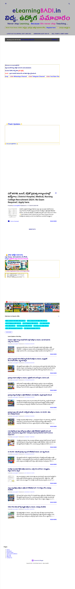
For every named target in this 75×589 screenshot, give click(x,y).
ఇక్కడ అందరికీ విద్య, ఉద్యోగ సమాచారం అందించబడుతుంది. (18, 67)
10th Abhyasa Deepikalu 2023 (31, 328)
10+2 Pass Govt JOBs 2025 (41, 325)
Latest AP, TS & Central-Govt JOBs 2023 (19, 33)
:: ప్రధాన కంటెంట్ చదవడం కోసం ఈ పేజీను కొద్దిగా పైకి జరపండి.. (20, 73)
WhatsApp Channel (6, 76)
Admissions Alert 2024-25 (41, 33)
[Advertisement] (65, 60)
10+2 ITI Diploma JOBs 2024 (30, 323)
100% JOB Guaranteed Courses (14, 328)
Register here (38, 27)
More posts (32, 229)
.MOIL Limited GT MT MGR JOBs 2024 (15, 320)
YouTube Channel (43, 76)
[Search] (69, 4)
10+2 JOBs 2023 (44, 323)
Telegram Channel (25, 76)
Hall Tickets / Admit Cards (60, 33)
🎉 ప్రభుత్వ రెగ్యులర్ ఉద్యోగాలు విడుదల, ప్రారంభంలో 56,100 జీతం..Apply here (24, 141)
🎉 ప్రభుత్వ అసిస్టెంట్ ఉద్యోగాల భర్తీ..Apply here (17, 138)
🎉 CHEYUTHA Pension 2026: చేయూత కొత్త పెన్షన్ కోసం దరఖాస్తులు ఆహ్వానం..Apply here (28, 133)
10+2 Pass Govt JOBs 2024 (24, 325)
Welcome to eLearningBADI (12, 65)
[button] (56, 193)
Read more (53, 221)
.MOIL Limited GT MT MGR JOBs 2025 (37, 320)
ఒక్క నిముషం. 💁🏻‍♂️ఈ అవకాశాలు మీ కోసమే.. (16, 257)
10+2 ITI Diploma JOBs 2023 (13, 323)
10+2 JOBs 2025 (10, 325)
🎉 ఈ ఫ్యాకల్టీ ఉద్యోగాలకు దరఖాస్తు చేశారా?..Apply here (19, 135)
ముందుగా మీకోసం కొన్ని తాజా (14, 70)
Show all (54, 39)
